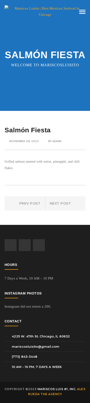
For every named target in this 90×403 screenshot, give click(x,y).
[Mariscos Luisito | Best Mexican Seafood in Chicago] (45, 11)
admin (56, 141)
